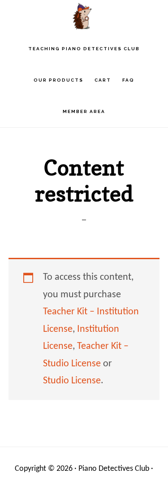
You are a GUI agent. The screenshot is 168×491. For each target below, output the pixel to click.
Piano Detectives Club (84, 15)
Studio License (72, 381)
